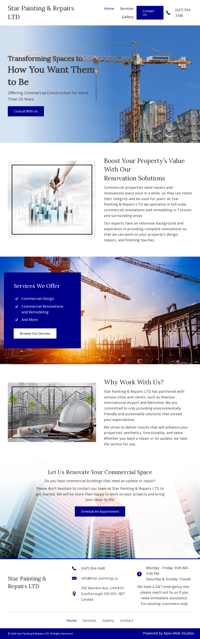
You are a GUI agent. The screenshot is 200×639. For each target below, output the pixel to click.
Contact (126, 620)
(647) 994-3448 (93, 568)
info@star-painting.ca (99, 578)
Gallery (108, 620)
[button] (150, 13)
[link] (109, 8)
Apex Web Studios (179, 633)
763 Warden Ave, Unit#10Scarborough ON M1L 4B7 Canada (103, 594)
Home (72, 620)
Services (89, 620)
